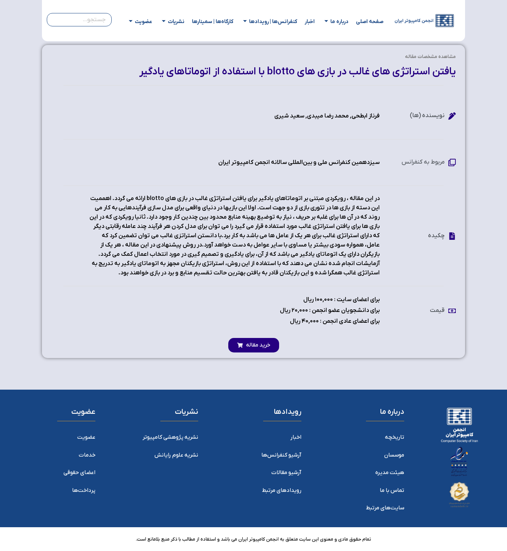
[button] (253, 345)
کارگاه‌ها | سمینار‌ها (212, 21)
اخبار (310, 21)
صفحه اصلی (369, 21)
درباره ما (339, 21)
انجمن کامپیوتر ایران (414, 21)
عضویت (143, 21)
